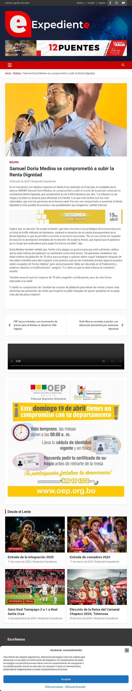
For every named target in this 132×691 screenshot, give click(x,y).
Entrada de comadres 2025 (90, 557)
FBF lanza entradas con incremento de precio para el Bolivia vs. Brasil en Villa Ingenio (35, 325)
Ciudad (91, 3)
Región (102, 3)
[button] (127, 650)
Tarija (29, 601)
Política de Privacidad (75, 686)
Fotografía (15, 549)
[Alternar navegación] (9, 65)
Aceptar (66, 679)
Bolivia (80, 3)
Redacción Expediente (44, 181)
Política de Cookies (54, 686)
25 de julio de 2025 (19, 181)
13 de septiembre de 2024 (22, 618)
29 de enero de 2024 (81, 618)
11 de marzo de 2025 (19, 561)
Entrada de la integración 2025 (31, 557)
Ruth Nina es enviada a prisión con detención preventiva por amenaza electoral (98, 325)
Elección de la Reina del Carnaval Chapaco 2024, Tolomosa (94, 611)
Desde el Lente (19, 512)
